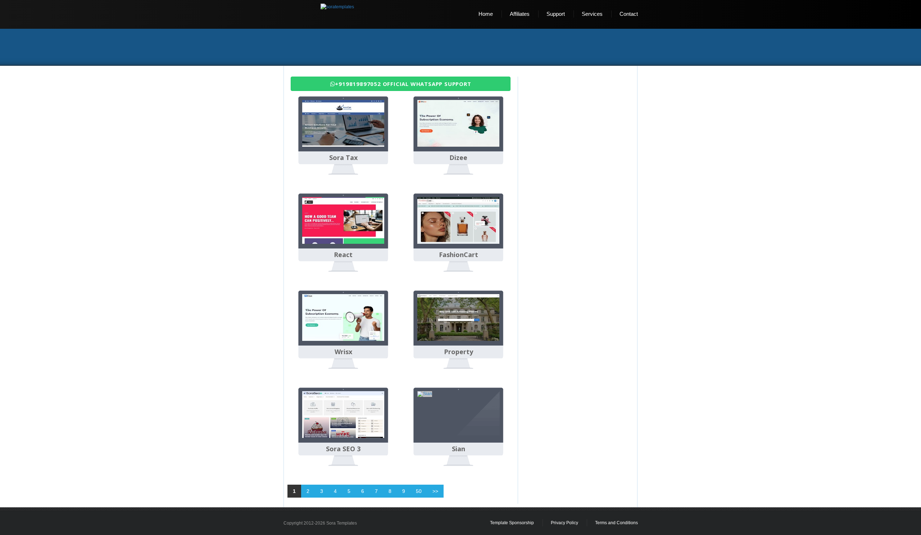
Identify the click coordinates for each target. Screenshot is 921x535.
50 (419, 491)
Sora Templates (341, 523)
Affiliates (520, 14)
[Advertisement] (463, 48)
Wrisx (343, 352)
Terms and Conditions (616, 522)
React (343, 255)
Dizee (458, 158)
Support (555, 14)
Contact (629, 14)
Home (485, 14)
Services (592, 14)
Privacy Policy (564, 522)
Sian (458, 449)
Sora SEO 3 (343, 449)
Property (458, 352)
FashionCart (458, 255)
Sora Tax (343, 158)
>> (435, 491)
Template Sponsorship (512, 522)
